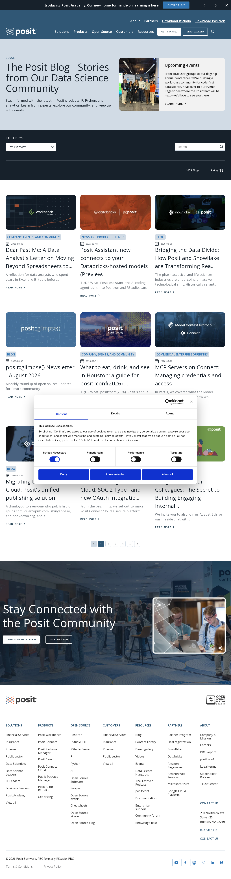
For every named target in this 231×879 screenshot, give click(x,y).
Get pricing (45, 797)
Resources (146, 31)
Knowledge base (146, 823)
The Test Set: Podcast (144, 782)
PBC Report (208, 752)
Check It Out (176, 5)
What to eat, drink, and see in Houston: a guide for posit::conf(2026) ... (115, 375)
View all (11, 802)
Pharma (11, 749)
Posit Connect (47, 742)
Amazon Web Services (177, 775)
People (75, 788)
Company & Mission (208, 736)
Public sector (14, 756)
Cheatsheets (79, 805)
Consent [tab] (61, 414)
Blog (138, 735)
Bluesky (221, 862)
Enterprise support (142, 807)
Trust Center (209, 784)
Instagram (203, 862)
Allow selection (115, 474)
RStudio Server (81, 749)
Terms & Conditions (19, 867)
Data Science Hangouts (143, 772)
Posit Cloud (45, 759)
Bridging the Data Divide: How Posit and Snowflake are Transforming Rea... (187, 258)
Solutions (62, 31)
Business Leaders (18, 788)
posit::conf (142, 791)
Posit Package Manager (47, 751)
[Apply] (221, 146)
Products (81, 31)
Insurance (12, 742)
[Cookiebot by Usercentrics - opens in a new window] (168, 402)
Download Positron (210, 21)
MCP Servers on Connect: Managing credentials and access (188, 375)
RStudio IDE (78, 742)
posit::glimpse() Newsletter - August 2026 (40, 371)
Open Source (102, 31)
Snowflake (175, 749)
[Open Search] (213, 31)
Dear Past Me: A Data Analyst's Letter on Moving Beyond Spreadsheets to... (40, 258)
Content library (145, 742)
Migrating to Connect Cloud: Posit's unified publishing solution (33, 489)
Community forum (147, 815)
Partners (151, 21)
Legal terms (208, 766)
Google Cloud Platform (177, 792)
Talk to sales (58, 639)
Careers (205, 745)
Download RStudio (176, 21)
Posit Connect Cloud (47, 768)
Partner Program (179, 735)
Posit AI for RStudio (45, 788)
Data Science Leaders (14, 772)
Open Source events (79, 797)
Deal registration (179, 742)
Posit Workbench (49, 735)
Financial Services (17, 735)
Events (139, 763)
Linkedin (212, 862)
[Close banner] (191, 402)
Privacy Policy (52, 867)
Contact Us (209, 803)
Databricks (175, 756)
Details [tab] (115, 413)
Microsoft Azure (178, 784)
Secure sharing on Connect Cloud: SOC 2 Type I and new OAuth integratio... (114, 489)
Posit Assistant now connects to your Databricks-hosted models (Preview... (114, 262)
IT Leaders (13, 781)
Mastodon (194, 862)
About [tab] (170, 413)
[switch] (95, 459)
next (215, 5)
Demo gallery (195, 31)
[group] (31, 147)
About (135, 21)
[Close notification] (227, 5)
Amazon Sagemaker (175, 765)
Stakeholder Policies (208, 775)
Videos (139, 756)
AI (72, 771)
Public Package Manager (48, 778)
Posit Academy (15, 795)
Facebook (185, 862)
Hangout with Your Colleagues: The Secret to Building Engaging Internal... (187, 493)
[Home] (21, 31)
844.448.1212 (208, 830)
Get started (169, 31)
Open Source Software (79, 779)
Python (75, 763)
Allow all (167, 474)
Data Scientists (16, 763)
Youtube (176, 862)
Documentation (145, 798)
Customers (124, 31)
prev (204, 5)
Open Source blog (83, 823)
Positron (76, 735)
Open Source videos (79, 814)
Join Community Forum (21, 639)
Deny (63, 474)
